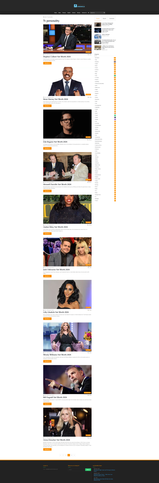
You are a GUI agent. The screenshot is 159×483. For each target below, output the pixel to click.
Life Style (97, 123)
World (96, 113)
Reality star (97, 87)
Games (96, 119)
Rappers (96, 93)
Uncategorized (98, 105)
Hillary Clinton (98, 168)
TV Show (97, 77)
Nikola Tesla (97, 164)
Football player (98, 125)
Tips (96, 59)
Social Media (97, 153)
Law (96, 121)
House (96, 67)
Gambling (97, 81)
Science (73, 12)
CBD (96, 111)
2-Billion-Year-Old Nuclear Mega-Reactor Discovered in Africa (108, 47)
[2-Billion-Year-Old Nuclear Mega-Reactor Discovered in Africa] (97, 47)
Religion (96, 176)
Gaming (96, 127)
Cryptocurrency (98, 145)
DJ (95, 196)
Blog (96, 73)
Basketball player (98, 141)
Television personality (99, 83)
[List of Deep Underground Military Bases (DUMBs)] (97, 24)
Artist (96, 151)
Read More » (47, 63)
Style (96, 101)
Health (69, 12)
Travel (96, 115)
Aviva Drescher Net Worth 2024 (56, 440)
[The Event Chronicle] (79, 6)
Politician (97, 149)
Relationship (97, 131)
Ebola (96, 192)
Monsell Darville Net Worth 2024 (57, 184)
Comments (111, 18)
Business (97, 61)
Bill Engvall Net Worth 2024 (55, 397)
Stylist (96, 172)
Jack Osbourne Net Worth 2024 (56, 269)
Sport (96, 85)
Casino (96, 109)
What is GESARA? (106, 34)
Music (96, 65)
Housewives (97, 137)
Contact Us (84, 12)
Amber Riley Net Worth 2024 (55, 227)
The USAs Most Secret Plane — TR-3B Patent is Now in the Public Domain (108, 30)
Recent (104, 18)
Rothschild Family (98, 139)
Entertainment (98, 174)
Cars (96, 103)
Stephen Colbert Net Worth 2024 (57, 56)
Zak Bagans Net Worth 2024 (55, 142)
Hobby (96, 180)
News (60, 12)
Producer (97, 166)
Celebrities (97, 107)
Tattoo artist (97, 178)
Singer (96, 89)
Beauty (96, 170)
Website (96, 133)
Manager (97, 198)
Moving (96, 184)
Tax (96, 190)
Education (97, 99)
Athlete (96, 129)
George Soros (98, 194)
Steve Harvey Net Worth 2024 (55, 99)
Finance (64, 12)
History (78, 12)
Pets (96, 135)
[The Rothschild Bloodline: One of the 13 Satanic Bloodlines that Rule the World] (97, 41)
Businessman (97, 147)
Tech (96, 75)
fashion (96, 160)
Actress (96, 91)
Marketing (97, 143)
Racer (96, 186)
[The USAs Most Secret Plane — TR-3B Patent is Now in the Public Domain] (97, 30)
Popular (98, 18)
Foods (96, 117)
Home (55, 12)
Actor (96, 95)
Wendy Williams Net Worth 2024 (57, 354)
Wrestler (97, 157)
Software (97, 162)
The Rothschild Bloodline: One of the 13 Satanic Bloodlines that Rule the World (109, 41)
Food (96, 155)
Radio (96, 188)
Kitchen (96, 182)
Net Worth (97, 57)
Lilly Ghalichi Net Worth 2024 (56, 312)
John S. (45, 54)
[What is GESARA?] (97, 36)
